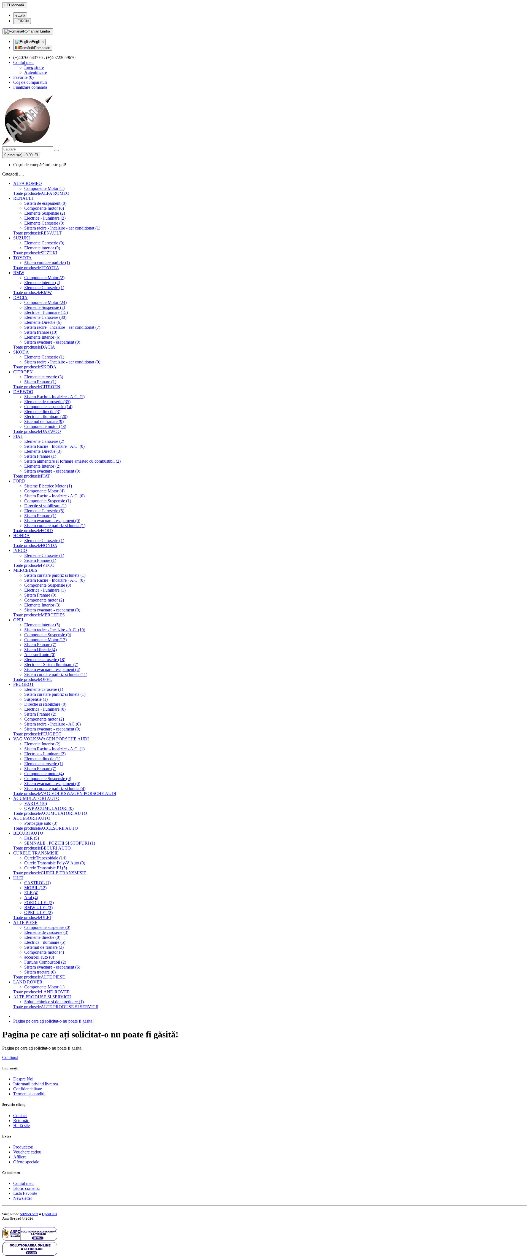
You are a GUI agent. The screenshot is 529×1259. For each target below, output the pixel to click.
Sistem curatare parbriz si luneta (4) (54, 788)
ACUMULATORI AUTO (36, 798)
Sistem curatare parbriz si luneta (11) (55, 674)
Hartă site (21, 1125)
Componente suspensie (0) (47, 927)
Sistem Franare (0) (40, 595)
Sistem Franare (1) (40, 381)
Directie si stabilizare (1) (45, 505)
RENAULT (23, 198)
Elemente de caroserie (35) (47, 401)
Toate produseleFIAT (31, 476)
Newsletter (22, 1198)
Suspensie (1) (36, 699)
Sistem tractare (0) (40, 972)
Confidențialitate (27, 1089)
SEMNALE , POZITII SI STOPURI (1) (59, 843)
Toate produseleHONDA (35, 545)
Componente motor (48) (45, 426)
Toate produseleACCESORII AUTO (45, 828)
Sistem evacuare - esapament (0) (52, 342)
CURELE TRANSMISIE (36, 853)
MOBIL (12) (35, 887)
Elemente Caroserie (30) (45, 317)
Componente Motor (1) (44, 188)
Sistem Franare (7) (40, 644)
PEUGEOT (23, 684)
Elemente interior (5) (42, 624)
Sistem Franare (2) (40, 714)
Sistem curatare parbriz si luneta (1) (54, 525)
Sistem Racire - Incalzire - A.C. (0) (54, 446)
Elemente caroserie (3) (43, 376)
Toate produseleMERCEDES (39, 615)
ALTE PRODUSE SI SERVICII (42, 996)
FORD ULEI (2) (39, 902)
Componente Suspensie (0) (47, 585)
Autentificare (35, 72)
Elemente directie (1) (42, 758)
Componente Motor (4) (44, 491)
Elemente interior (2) (42, 282)
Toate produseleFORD (33, 530)
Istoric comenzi (26, 1188)
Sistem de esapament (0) (45, 203)
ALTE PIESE (25, 922)
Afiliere (19, 1157)
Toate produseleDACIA (34, 347)
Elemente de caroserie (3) (46, 932)
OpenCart (49, 1214)
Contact (20, 1115)
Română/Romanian (35, 48)
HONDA (21, 535)
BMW (18, 272)
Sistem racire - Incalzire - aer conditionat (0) (62, 362)
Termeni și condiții (29, 1093)
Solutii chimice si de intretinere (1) (54, 1001)
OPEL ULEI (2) (38, 912)
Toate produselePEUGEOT (37, 734)
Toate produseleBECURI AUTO (42, 848)
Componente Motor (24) (45, 302)
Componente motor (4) (44, 773)
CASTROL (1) (37, 882)
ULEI (18, 877)
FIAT (18, 436)
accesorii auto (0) (39, 957)
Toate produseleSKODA (34, 367)
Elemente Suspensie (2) (44, 213)
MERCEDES (25, 570)
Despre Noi (23, 1079)
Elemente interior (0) (42, 248)
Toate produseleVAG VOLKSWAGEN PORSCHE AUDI (64, 793)
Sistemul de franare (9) (44, 421)
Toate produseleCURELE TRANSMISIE (49, 872)
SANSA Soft (29, 1214)
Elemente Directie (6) (42, 322)
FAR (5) (31, 838)
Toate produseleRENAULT (37, 233)
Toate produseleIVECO (34, 565)
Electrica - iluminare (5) (44, 942)
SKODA (21, 352)
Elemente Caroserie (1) (44, 287)
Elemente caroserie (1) (43, 689)
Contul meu (23, 1183)
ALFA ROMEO (27, 183)
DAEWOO (23, 391)
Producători (23, 1147)
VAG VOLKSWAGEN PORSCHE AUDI (51, 739)
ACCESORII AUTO (31, 818)
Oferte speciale (26, 1162)
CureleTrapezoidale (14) (45, 858)
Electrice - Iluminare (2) (45, 218)
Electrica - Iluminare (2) (45, 753)
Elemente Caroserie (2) (44, 441)
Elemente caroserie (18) (44, 659)
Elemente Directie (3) (42, 451)
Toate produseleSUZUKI (35, 252)
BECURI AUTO (28, 833)
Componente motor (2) (44, 600)
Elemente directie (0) (42, 937)
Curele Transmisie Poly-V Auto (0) (54, 863)
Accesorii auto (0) (39, 654)
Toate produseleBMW (32, 292)
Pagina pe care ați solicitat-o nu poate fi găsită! (53, 1021)
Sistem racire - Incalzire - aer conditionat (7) (62, 327)
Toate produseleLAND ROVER (41, 992)
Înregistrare (34, 67)
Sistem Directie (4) (40, 649)
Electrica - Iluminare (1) (45, 590)
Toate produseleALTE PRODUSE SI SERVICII (55, 1006)
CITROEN (23, 372)
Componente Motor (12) (45, 639)
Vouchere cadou (27, 1152)
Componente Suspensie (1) (47, 500)
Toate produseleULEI (32, 917)
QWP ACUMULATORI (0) (49, 808)
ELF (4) (31, 892)
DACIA (20, 297)
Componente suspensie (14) (48, 406)
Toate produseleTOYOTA (36, 267)
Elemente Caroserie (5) (44, 510)
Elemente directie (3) (42, 411)
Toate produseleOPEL (32, 679)
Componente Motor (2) (44, 277)
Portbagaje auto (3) (40, 823)
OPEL (19, 620)
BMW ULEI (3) (38, 907)
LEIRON (22, 21)
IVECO (20, 550)
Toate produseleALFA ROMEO (41, 193)
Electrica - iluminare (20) (46, 416)
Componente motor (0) (44, 208)
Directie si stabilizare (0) (45, 704)
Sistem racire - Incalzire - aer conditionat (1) (62, 228)
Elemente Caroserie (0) (44, 223)
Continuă (10, 1057)
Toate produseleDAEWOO (37, 431)
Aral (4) (31, 897)
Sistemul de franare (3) (44, 947)
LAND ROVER (27, 982)
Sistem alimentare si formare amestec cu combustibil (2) (72, 461)
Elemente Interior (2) (42, 466)
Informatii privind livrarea (35, 1084)
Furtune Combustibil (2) (45, 962)
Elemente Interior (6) (42, 337)
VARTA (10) (35, 803)
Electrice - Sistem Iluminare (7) (51, 664)
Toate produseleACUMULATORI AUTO (50, 813)
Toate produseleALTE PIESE (39, 977)
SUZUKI (21, 238)
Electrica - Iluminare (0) (45, 709)
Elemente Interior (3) (42, 605)
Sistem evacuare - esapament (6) (52, 967)
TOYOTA (22, 257)
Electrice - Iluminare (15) (46, 312)
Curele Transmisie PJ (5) (45, 868)
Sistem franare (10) (40, 332)
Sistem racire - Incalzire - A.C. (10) (54, 629)
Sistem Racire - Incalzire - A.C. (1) (54, 396)
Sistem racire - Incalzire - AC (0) (52, 724)
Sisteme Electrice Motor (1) (48, 486)
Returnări (21, 1120)
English (38, 42)
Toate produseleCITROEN (36, 386)
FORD (19, 481)
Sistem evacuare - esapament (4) (52, 669)
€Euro (20, 15)
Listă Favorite (25, 1193)
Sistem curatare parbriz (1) (47, 262)
